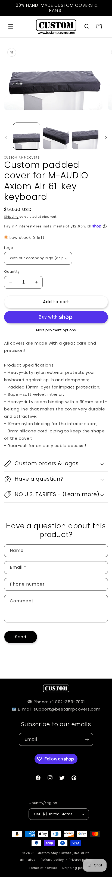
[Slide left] (6, 137)
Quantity (12, 271)
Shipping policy (75, 868)
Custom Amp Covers (53, 853)
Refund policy (52, 859)
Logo (8, 247)
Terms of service (43, 868)
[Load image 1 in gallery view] (26, 136)
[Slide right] (106, 137)
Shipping (11, 217)
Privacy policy (80, 859)
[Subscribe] (87, 739)
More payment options (56, 330)
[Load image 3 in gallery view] (85, 136)
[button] (11, 27)
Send (20, 637)
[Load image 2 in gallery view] (56, 136)
